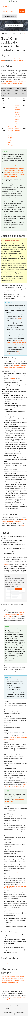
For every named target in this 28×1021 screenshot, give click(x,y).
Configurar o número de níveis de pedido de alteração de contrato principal (15, 367)
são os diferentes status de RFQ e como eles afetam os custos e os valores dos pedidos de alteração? (14, 174)
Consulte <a (19, 318)
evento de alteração (18, 60)
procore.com (6, 6)
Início (6, 33)
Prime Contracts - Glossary (11, 872)
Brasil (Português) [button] (9, 11)
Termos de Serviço (19, 1012)
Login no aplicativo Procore (9, 16)
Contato (22, 11)
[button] (21, 25)
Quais (5, 172)
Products (13, 33)
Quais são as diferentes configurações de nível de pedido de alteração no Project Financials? (13, 83)
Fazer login (17, 1013)
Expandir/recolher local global (25, 33)
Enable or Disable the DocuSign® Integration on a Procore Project (14, 614)
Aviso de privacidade (8, 1012)
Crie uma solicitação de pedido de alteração (18, 130)
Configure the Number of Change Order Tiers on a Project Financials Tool (15, 886)
